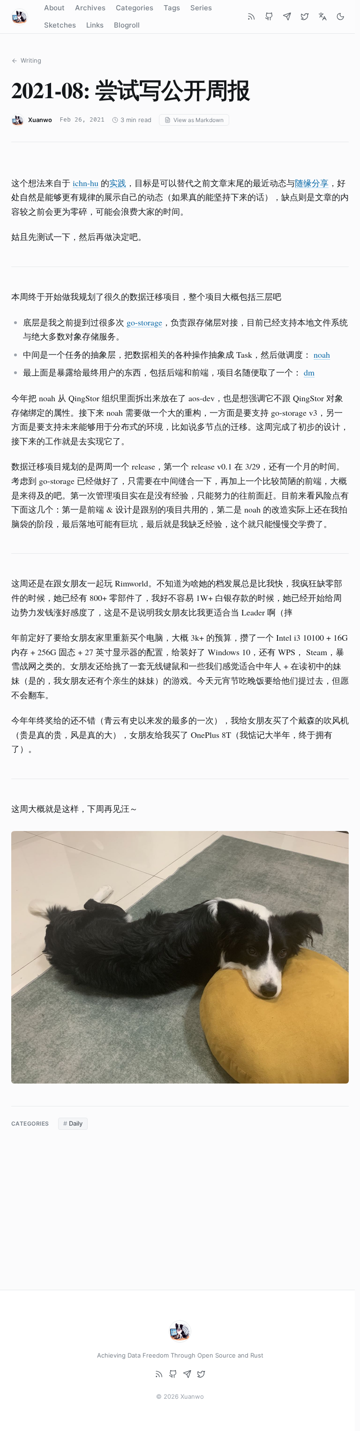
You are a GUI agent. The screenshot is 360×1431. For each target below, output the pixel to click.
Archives (90, 7)
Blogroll (127, 25)
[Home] (19, 16)
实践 (117, 182)
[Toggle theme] (340, 16)
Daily (75, 1123)
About (54, 7)
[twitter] (304, 16)
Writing (31, 60)
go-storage (144, 322)
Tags (172, 7)
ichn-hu (85, 182)
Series (201, 7)
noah (322, 354)
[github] (269, 16)
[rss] (251, 16)
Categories (134, 7)
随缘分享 (312, 182)
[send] (286, 16)
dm (309, 372)
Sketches (60, 25)
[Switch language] (322, 16)
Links (95, 25)
